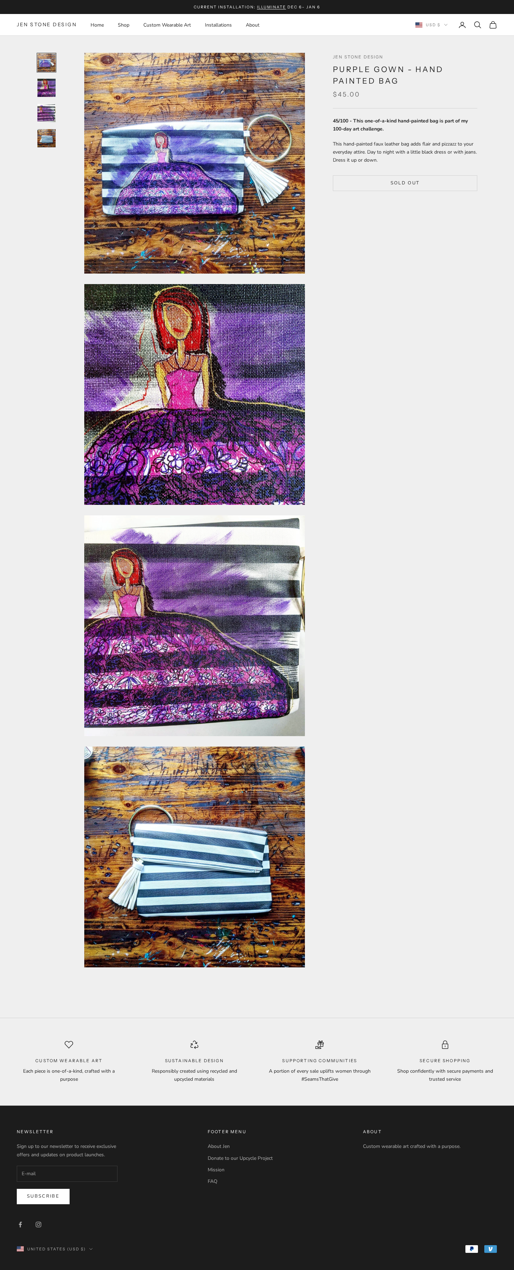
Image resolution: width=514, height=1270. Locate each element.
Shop (123, 25)
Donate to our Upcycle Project (240, 1158)
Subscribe (43, 1196)
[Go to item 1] (46, 62)
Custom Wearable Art (167, 25)
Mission (216, 1169)
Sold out (405, 182)
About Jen (219, 1146)
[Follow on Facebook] (20, 1224)
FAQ (212, 1181)
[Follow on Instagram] (38, 1224)
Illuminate (271, 7)
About (252, 25)
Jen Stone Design (358, 56)
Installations (218, 25)
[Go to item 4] (46, 138)
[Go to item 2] (46, 88)
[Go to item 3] (46, 113)
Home (97, 25)
